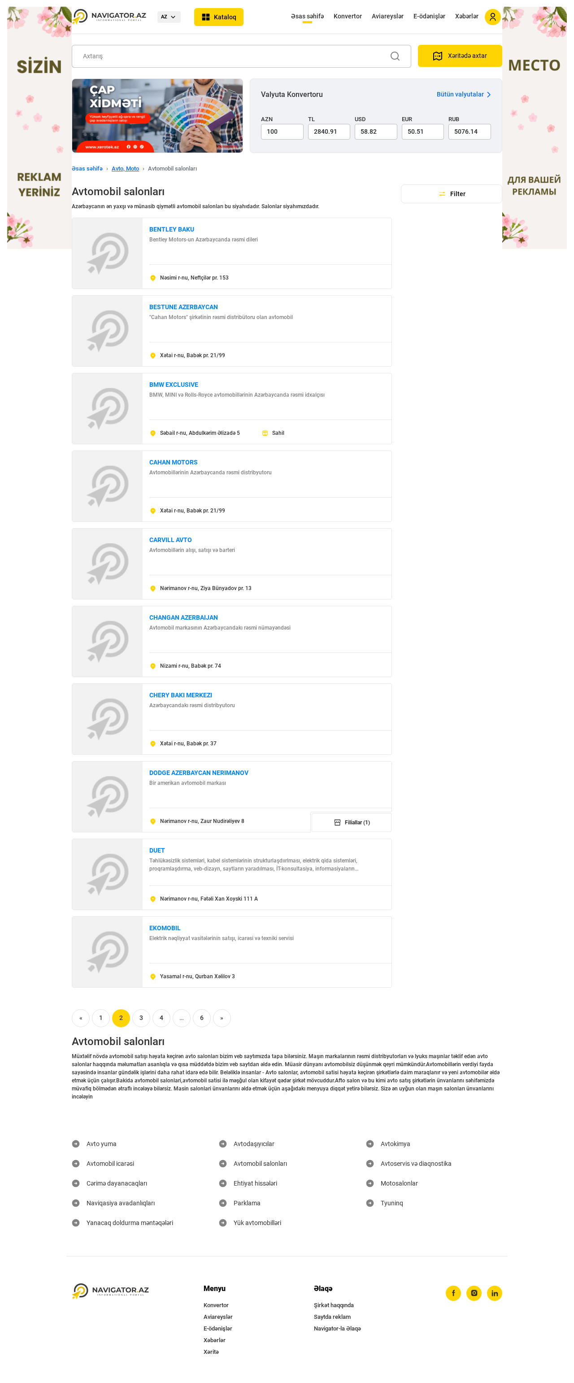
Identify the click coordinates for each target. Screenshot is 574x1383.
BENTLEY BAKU (171, 229)
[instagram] (474, 1293)
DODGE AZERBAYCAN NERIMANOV (198, 772)
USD (360, 119)
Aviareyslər (388, 16)
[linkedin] (494, 1293)
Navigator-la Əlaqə (337, 1328)
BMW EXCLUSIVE (173, 384)
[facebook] (453, 1293)
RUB (453, 119)
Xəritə (211, 1351)
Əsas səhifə (307, 16)
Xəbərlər (466, 16)
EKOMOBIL (165, 928)
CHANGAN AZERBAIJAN (183, 617)
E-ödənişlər (429, 16)
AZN (267, 119)
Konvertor (348, 16)
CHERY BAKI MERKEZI (180, 695)
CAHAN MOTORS (173, 462)
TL (311, 119)
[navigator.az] (110, 1291)
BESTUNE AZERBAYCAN (183, 307)
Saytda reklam (332, 1316)
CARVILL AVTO (170, 539)
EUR (407, 119)
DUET (157, 850)
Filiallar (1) (357, 822)
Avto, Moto (125, 168)
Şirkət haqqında (334, 1305)
